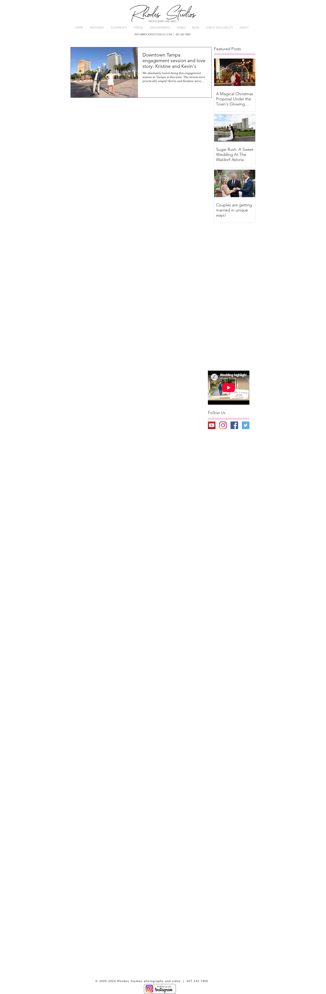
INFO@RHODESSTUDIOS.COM (153, 34)
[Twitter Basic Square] (245, 425)
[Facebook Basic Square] (234, 425)
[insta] (223, 425)
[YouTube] (211, 425)
